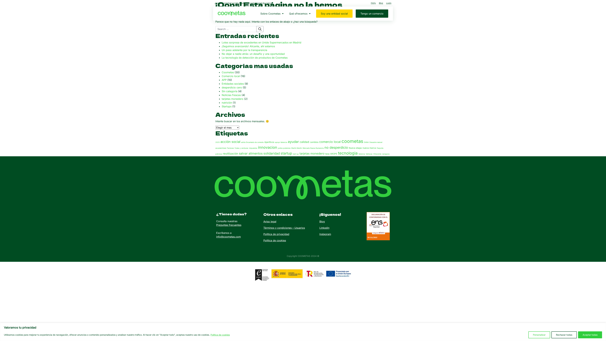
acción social (230, 142)
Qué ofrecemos (298, 13)
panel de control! (265, 3)
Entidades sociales (233, 83)
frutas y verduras (241, 148)
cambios (314, 142)
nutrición (227, 102)
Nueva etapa (355, 148)
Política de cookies (220, 334)
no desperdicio (336, 147)
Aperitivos (269, 142)
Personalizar (539, 334)
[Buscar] (260, 29)
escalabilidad (220, 148)
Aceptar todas (590, 334)
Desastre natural (375, 142)
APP (224, 79)
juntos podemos (284, 148)
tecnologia (348, 153)
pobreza (218, 154)
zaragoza (385, 154)
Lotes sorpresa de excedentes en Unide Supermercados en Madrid (261, 42)
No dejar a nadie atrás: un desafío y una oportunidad (253, 53)
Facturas (230, 148)
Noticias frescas (231, 95)
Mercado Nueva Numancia (313, 148)
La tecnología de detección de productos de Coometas (255, 57)
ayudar (293, 142)
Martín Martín (296, 148)
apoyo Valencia (281, 142)
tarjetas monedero (232, 98)
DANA (366, 142)
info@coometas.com (228, 236)
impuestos (253, 148)
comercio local (330, 142)
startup (286, 153)
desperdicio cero (232, 87)
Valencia (361, 154)
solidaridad (271, 153)
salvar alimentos (251, 153)
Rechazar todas (564, 334)
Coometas (228, 72)
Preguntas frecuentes (228, 225)
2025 (217, 142)
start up (296, 154)
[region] (303, 332)
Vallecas (369, 154)
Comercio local (231, 76)
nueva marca (369, 148)
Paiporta (380, 148)
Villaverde (377, 154)
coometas (352, 141)
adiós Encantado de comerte (252, 142)
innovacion (267, 147)
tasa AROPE (331, 154)
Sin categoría (229, 91)
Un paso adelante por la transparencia (244, 50)
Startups (227, 106)
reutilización (230, 153)
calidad (304, 142)
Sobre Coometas (270, 13)
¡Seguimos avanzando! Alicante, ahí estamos (248, 46)
